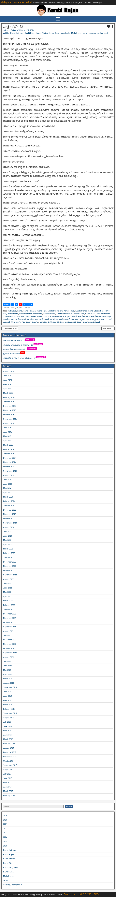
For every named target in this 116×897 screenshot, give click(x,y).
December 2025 (9, 406)
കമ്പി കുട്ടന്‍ (32, 319)
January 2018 (8, 748)
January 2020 (8, 683)
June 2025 (7, 432)
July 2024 (7, 480)
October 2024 (8, 467)
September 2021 (10, 627)
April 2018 (7, 735)
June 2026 (7, 380)
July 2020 (7, 661)
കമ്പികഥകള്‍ (64, 319)
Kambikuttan (79, 314)
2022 (5, 828)
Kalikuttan (12, 311)
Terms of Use (69, 894)
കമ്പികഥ (54, 319)
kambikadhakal (25, 314)
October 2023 (8, 519)
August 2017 (8, 770)
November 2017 (9, 757)
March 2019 (8, 705)
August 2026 (8, 371)
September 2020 (10, 653)
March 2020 (8, 679)
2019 (5, 815)
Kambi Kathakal (16, 33)
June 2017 (7, 778)
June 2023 (7, 536)
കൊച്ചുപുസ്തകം (77, 319)
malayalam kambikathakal (13, 316)
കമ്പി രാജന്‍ (44, 319)
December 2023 (9, 510)
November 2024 (9, 462)
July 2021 (7, 635)
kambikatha (37, 314)
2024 (7, 33)
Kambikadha (65, 33)
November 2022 (9, 566)
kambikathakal (49, 314)
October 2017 (8, 761)
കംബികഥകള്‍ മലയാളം (101, 316)
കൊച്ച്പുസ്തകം (91, 319)
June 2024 (7, 484)
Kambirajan (89, 314)
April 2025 (7, 441)
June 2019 (7, 696)
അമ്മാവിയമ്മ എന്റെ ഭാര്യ (19, 349)
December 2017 (9, 752)
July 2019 (7, 692)
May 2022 (7, 592)
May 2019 (7, 700)
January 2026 (8, 402)
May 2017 (7, 782)
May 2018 (7, 731)
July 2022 (7, 583)
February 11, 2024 (26, 30)
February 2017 (9, 796)
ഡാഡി (102, 319)
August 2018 (8, 718)
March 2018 (8, 739)
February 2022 (9, 605)
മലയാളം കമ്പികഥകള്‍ (98, 33)
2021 (5, 824)
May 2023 (7, 540)
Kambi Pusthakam (55, 311)
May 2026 (7, 384)
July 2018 (7, 722)
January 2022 (8, 609)
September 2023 (10, 523)
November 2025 (9, 410)
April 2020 (7, 674)
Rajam (67, 316)
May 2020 (7, 670)
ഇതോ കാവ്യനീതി (13, 353)
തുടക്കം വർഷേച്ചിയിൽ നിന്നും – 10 (23, 345)
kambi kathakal (29, 311)
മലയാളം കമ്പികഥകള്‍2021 (88, 322)
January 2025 (8, 454)
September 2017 (10, 765)
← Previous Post (10, 328)
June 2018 (7, 726)
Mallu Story (42, 316)
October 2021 (8, 622)
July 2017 (7, 774)
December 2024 (9, 458)
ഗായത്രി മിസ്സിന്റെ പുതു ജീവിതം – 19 (24, 358)
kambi (19, 311)
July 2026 (7, 376)
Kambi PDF (41, 311)
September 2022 (10, 575)
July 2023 (7, 531)
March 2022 (8, 601)
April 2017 (7, 787)
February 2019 (9, 709)
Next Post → (108, 328)
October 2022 (8, 570)
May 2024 (7, 488)
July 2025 (7, 428)
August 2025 (8, 423)
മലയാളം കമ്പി (32, 322)
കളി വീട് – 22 (13, 27)
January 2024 (8, 505)
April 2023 (7, 545)
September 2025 (10, 419)
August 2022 (8, 579)
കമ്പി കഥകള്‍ (20, 319)
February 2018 (9, 744)
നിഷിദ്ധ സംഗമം (18, 322)
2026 (5, 846)
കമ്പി (85, 33)
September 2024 (10, 471)
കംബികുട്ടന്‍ (8, 319)
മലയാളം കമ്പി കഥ (47, 322)
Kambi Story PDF (10, 867)
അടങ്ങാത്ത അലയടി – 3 (18, 341)
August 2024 (8, 475)
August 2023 (8, 527)
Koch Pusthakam (103, 314)
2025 (5, 841)
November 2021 (9, 618)
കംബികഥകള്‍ (84, 316)
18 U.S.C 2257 (85, 894)
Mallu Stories (76, 33)
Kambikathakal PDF (64, 314)
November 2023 (9, 514)
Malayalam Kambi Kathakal (16, 2)
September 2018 (10, 713)
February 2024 (9, 501)
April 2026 (7, 389)
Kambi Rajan (10, 30)
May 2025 (7, 436)
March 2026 (8, 393)
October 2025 (8, 415)
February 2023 (9, 553)
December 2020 (9, 640)
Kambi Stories (42, 33)
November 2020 (9, 644)
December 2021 (9, 614)
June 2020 (7, 666)
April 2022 (7, 596)
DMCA (96, 894)
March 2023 (8, 549)
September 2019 (10, 687)
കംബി (74, 316)
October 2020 (8, 648)
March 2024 (8, 497)
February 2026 (9, 397)
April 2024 (7, 493)
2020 (5, 820)
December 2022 (9, 562)
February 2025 (9, 449)
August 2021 (8, 631)
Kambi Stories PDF (96, 311)
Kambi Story (54, 33)
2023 (5, 833)
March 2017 (8, 791)
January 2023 (8, 557)
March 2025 (8, 445)
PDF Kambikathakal (56, 316)
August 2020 (8, 657)
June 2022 (7, 588)
